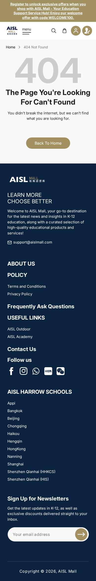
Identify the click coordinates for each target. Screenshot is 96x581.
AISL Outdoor (19, 329)
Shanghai (15, 464)
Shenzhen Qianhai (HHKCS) (31, 471)
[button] (26, 30)
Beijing (13, 418)
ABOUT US (21, 263)
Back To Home (48, 143)
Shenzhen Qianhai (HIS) (28, 479)
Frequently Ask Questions (40, 306)
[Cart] (64, 31)
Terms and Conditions (26, 286)
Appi (11, 403)
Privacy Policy (19, 294)
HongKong (16, 448)
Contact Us (21, 349)
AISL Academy (19, 336)
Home (10, 47)
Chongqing (17, 426)
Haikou (13, 433)
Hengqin (14, 441)
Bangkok (14, 410)
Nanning (14, 456)
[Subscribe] (81, 534)
